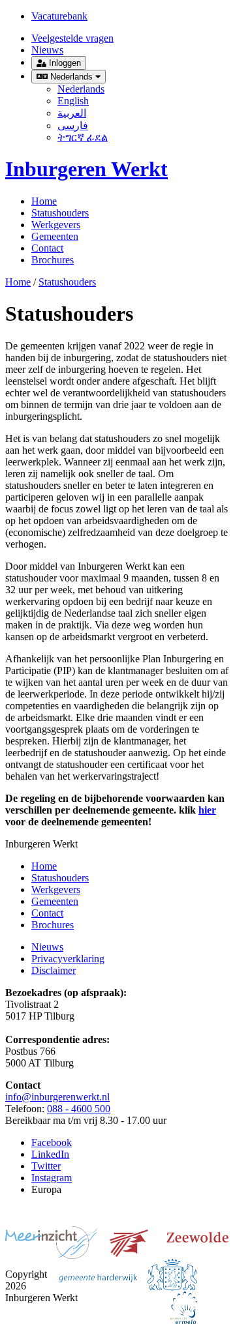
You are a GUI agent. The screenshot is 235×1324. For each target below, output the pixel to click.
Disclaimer (53, 970)
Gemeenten (54, 236)
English (73, 100)
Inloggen (63, 63)
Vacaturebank (59, 16)
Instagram (51, 1177)
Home (44, 201)
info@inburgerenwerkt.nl (57, 1096)
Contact (47, 248)
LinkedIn (50, 1154)
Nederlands (71, 76)
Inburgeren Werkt (86, 169)
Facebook (51, 1142)
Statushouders (60, 212)
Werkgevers (55, 224)
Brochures (52, 259)
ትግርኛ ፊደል (82, 137)
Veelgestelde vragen (72, 38)
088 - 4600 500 (78, 1108)
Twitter (46, 1165)
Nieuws (47, 49)
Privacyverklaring (67, 958)
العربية (71, 113)
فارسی (72, 125)
